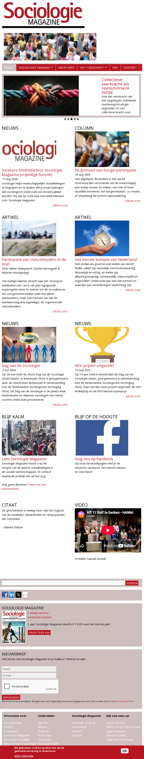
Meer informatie (24, 756)
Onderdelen (46, 716)
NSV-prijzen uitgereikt (94, 365)
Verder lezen (60, 205)
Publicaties (45, 735)
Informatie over (15, 716)
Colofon (77, 735)
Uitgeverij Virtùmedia (120, 739)
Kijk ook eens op (117, 716)
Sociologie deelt (48, 744)
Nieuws (42, 727)
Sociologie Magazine (17, 735)
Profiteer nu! (39, 632)
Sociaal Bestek (115, 723)
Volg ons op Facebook (94, 458)
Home (9, 67)
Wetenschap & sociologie (20, 744)
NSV (115, 67)
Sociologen (11, 731)
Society (8, 727)
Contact (130, 67)
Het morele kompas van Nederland (106, 259)
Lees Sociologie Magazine (24, 458)
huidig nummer (39, 613)
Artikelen (43, 731)
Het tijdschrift (90, 68)
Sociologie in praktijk (17, 739)
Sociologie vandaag (33, 68)
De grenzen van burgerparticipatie (105, 170)
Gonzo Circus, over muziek (123, 727)
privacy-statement (125, 701)
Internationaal (13, 723)
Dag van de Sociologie (21, 365)
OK (125, 750)
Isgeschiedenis (115, 731)
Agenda (43, 723)
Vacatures (66, 67)
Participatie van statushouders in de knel (34, 261)
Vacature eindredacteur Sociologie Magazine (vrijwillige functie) (32, 172)
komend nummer (41, 617)
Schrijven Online (116, 735)
